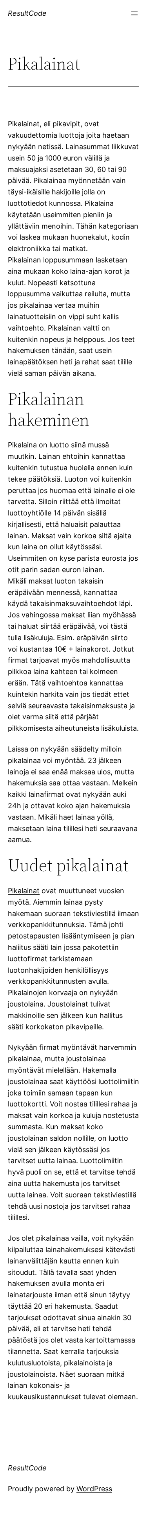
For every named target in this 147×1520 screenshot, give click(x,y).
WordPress (94, 1489)
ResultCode (27, 13)
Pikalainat (24, 891)
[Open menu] (134, 13)
